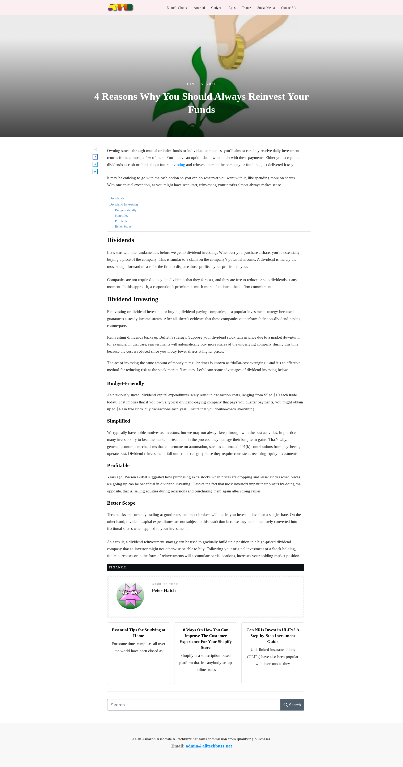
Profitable (121, 221)
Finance (117, 567)
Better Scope (123, 226)
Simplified (121, 215)
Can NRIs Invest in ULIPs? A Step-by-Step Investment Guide (272, 635)
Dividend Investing (123, 204)
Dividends (117, 198)
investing (177, 164)
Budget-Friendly (125, 210)
